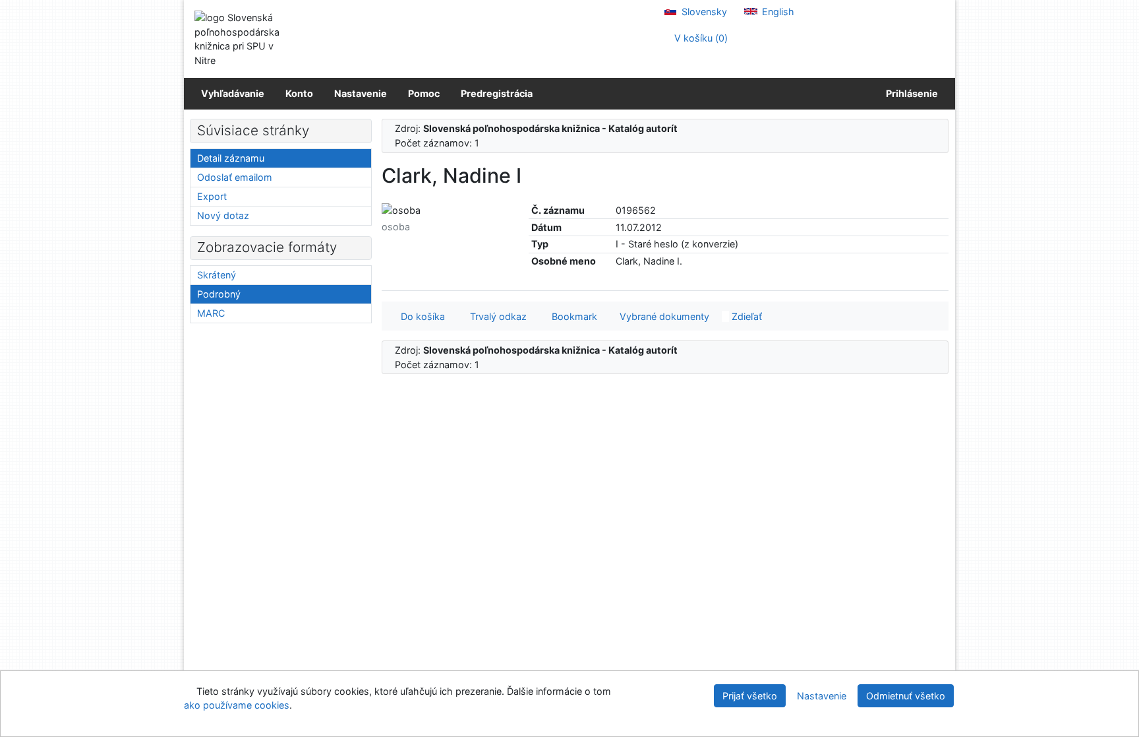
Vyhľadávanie (232, 93)
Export (212, 196)
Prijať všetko (749, 695)
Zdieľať (745, 316)
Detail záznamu (230, 158)
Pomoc (424, 93)
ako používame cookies (236, 705)
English (776, 11)
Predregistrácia (497, 93)
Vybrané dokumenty (663, 316)
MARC (211, 313)
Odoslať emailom (234, 177)
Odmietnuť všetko (905, 695)
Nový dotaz (223, 215)
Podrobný (219, 294)
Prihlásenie (910, 93)
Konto (299, 93)
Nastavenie (360, 93)
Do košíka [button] (420, 316)
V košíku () (700, 38)
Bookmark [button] (571, 316)
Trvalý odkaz (496, 316)
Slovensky (703, 11)
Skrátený (216, 274)
